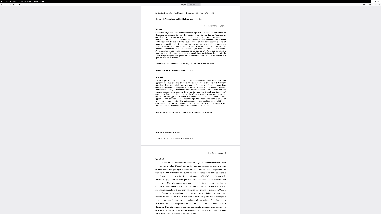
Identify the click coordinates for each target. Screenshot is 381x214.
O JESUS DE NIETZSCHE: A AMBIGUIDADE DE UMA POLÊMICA (24, 1)
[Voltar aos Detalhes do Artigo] (1, 1)
